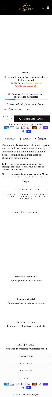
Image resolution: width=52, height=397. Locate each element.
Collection (26, 371)
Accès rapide (26, 364)
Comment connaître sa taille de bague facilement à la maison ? (26, 196)
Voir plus (26, 181)
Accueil (25, 72)
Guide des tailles (26, 189)
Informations (26, 356)
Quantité (8, 116)
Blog (26, 378)
